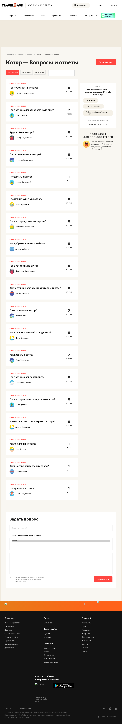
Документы (9, 648)
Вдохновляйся (50, 629)
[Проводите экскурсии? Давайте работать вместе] (61, 606)
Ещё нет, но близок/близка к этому (97, 113)
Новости (47, 652)
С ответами (26, 72)
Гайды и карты (49, 659)
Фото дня (47, 637)
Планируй (48, 643)
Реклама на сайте (11, 637)
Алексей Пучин (21, 472)
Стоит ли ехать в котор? (23, 310)
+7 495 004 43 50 (25, 709)
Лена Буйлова (20, 449)
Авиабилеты (86, 623)
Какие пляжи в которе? (23, 443)
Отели (84, 651)
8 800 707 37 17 (11, 709)
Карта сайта (9, 641)
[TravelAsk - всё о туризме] (12, 5)
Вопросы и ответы (51, 662)
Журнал (47, 634)
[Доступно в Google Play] (63, 685)
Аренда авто (87, 630)
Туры (84, 626)
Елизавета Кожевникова (24, 93)
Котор (23, 84)
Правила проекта (11, 644)
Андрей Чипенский (22, 427)
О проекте (9, 618)
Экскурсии (86, 633)
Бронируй (86, 618)
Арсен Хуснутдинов (23, 494)
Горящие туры (49, 648)
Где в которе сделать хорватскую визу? (32, 109)
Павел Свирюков (22, 338)
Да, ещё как (90, 100)
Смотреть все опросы (98, 124)
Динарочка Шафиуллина (25, 271)
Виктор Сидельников (23, 138)
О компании (9, 626)
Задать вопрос (106, 62)
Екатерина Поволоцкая (24, 227)
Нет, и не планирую (93, 106)
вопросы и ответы (39, 5)
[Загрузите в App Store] (63, 692)
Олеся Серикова (21, 115)
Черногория (15, 84)
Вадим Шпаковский (23, 182)
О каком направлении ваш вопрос (25, 536)
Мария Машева (21, 316)
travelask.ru (46, 712)
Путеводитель (49, 655)
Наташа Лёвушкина (22, 294)
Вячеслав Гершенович (24, 160)
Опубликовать (103, 579)
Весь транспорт (88, 637)
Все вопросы (13, 72)
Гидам (47, 618)
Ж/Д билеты (87, 641)
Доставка (8, 630)
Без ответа (39, 72)
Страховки (86, 648)
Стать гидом (48, 623)
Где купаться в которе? (23, 488)
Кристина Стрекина (23, 383)
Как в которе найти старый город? (29, 465)
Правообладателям (12, 623)
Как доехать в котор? (21, 354)
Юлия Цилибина (21, 405)
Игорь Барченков (22, 204)
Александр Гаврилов (23, 249)
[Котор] (61, 541)
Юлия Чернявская (22, 360)
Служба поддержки (12, 633)
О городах (12, 15)
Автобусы (85, 644)
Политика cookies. (24, 717)
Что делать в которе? (21, 176)
